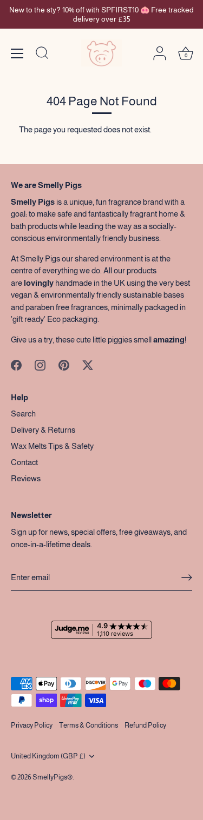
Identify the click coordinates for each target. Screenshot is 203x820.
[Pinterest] (63, 364)
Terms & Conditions (88, 725)
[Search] (42, 54)
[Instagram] (40, 364)
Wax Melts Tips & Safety (52, 446)
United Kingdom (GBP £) (48, 756)
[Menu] (17, 53)
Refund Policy (145, 725)
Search (23, 413)
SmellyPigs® (52, 777)
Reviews (26, 478)
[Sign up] (186, 577)
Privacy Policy (32, 725)
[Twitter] (87, 364)
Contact (24, 462)
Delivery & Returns (43, 429)
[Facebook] (16, 364)
